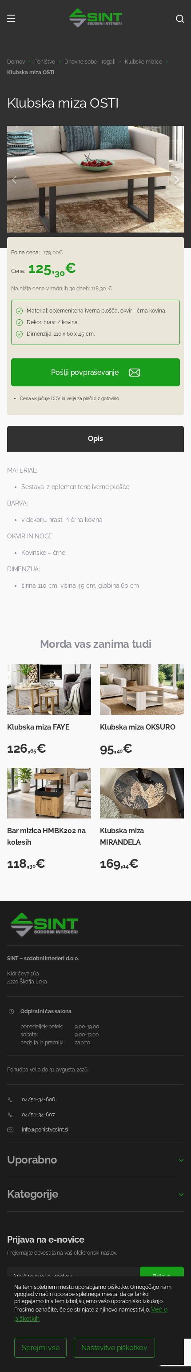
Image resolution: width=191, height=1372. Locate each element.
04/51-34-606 (37, 1099)
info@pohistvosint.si (44, 1130)
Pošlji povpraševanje (84, 372)
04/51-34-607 (37, 1114)
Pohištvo (44, 62)
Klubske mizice (143, 62)
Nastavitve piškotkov (114, 1348)
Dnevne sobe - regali (89, 62)
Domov (16, 62)
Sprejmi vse (40, 1348)
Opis (95, 438)
